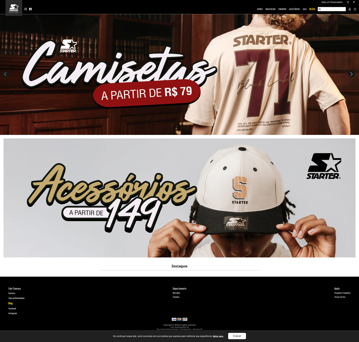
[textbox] (332, 9)
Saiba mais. (218, 336)
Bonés (260, 9)
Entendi (237, 336)
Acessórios (294, 9)
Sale (305, 9)
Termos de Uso (339, 296)
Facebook (12, 308)
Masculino (271, 9)
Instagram (12, 313)
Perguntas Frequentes (342, 292)
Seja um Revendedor (16, 298)
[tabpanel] (179, 74)
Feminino (282, 9)
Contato (11, 293)
